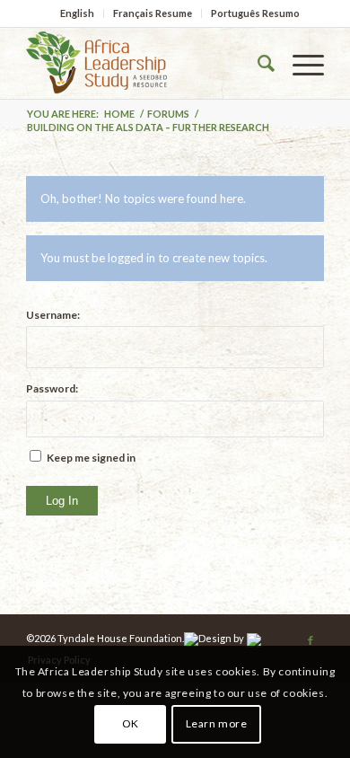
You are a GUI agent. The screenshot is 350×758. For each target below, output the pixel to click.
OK (130, 723)
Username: (53, 315)
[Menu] (299, 63)
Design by (221, 638)
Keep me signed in (91, 457)
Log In (62, 500)
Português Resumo (255, 13)
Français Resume (152, 13)
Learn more (217, 723)
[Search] (257, 63)
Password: (52, 388)
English (77, 13)
